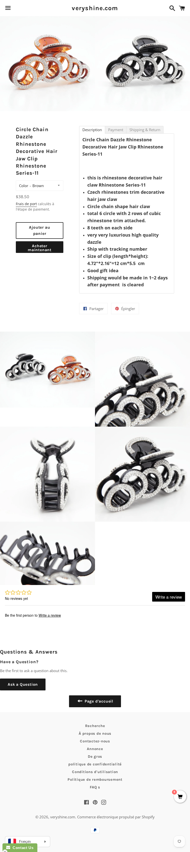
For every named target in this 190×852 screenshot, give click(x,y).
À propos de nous (95, 733)
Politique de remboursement (95, 779)
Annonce (95, 749)
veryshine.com (95, 8)
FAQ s (95, 787)
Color (23, 185)
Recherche (95, 726)
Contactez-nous (95, 741)
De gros (95, 756)
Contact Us (21, 848)
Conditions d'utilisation (95, 772)
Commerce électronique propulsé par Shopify (116, 816)
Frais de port (26, 203)
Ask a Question (23, 684)
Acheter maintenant (39, 247)
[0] (180, 797)
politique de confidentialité (95, 764)
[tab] (92, 130)
